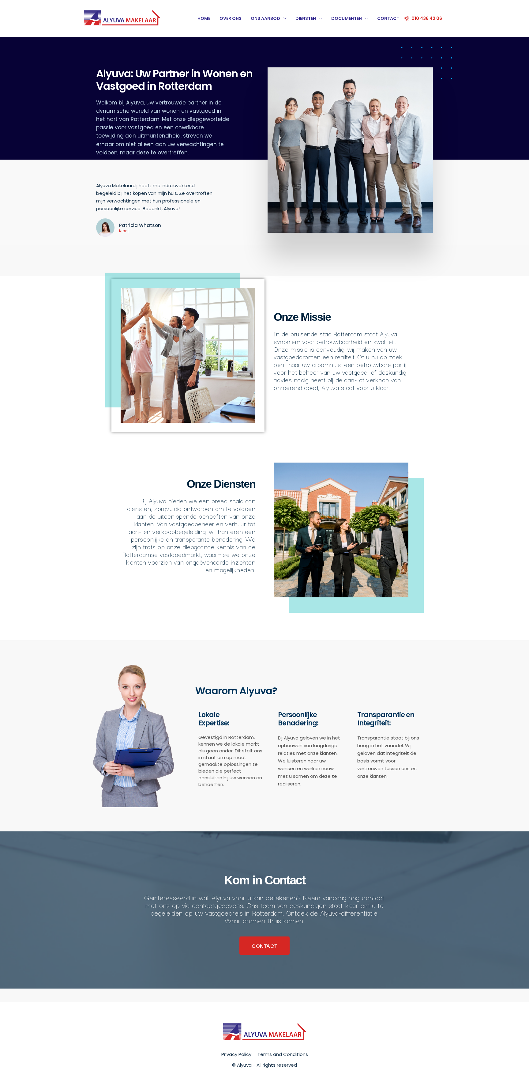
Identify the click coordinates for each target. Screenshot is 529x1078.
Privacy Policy (236, 1054)
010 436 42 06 (426, 18)
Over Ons (230, 18)
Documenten (346, 18)
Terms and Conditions (282, 1054)
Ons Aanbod (265, 18)
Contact (388, 18)
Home (203, 18)
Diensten (305, 18)
